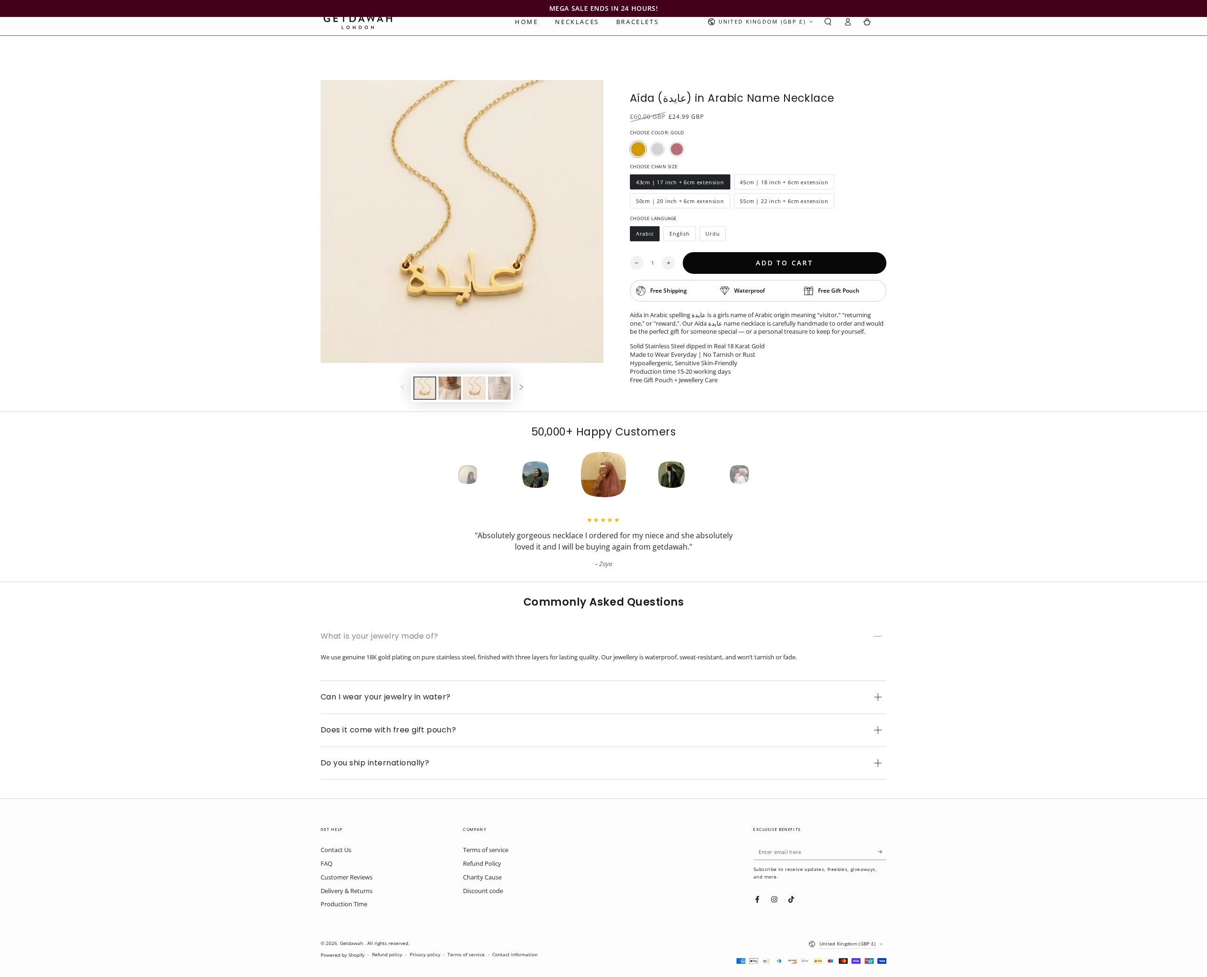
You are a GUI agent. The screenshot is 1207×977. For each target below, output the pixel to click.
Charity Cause (482, 877)
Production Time (344, 904)
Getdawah (352, 943)
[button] (828, 22)
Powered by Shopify (342, 955)
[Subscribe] (882, 851)
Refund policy (387, 955)
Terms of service (485, 850)
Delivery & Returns (346, 891)
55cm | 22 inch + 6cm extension (784, 202)
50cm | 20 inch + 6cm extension (680, 202)
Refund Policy (482, 863)
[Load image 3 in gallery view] (474, 388)
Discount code (483, 891)
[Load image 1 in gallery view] (424, 388)
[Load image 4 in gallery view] (499, 388)
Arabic (648, 235)
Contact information (514, 955)
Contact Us (336, 850)
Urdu (715, 235)
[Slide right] (521, 388)
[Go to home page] (358, 22)
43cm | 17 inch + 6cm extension (680, 184)
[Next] (756, 474)
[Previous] (450, 474)
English (682, 235)
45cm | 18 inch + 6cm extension (784, 184)
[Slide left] (403, 388)
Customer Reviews (346, 877)
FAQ (326, 863)
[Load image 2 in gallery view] (449, 388)
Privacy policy (425, 955)
